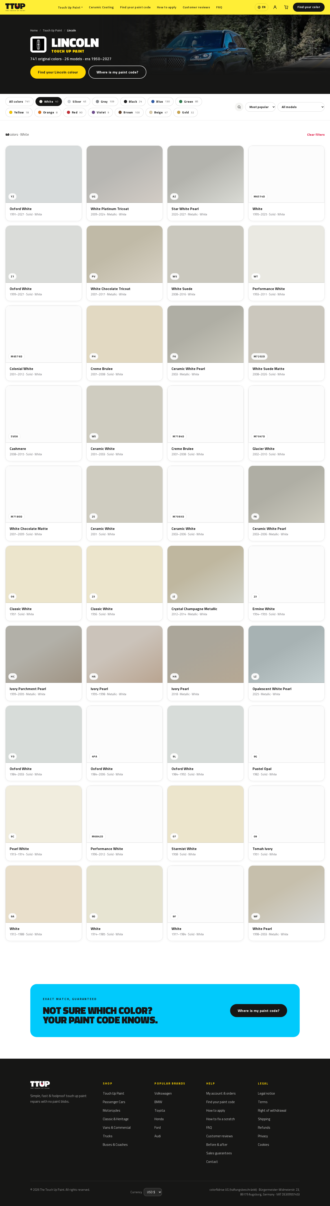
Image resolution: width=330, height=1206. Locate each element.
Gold (188, 112)
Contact (212, 1161)
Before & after (216, 1144)
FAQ (219, 7)
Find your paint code (135, 7)
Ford (157, 1127)
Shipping (264, 1119)
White (51, 101)
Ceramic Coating (101, 7)
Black (135, 101)
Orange (50, 112)
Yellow (21, 112)
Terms (263, 1101)
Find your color (308, 7)
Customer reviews (196, 7)
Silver (79, 101)
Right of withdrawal (272, 1110)
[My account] (275, 7)
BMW (158, 1101)
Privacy (263, 1136)
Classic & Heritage (116, 1119)
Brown (131, 112)
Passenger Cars (114, 1101)
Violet (103, 112)
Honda (159, 1119)
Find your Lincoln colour (58, 72)
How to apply (166, 7)
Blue (163, 101)
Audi (157, 1136)
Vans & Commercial (117, 1127)
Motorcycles (111, 1110)
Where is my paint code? (117, 72)
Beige (161, 112)
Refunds (264, 1127)
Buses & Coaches (115, 1144)
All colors (19, 101)
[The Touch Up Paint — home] (15, 7)
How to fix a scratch (220, 1119)
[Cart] (286, 7)
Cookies (263, 1144)
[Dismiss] (62, 1191)
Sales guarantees (219, 1153)
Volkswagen (163, 1093)
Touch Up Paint (70, 7)
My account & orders (221, 1093)
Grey (107, 101)
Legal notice (266, 1093)
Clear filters (316, 134)
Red (77, 112)
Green (191, 101)
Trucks (107, 1136)
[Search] (239, 107)
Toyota (159, 1110)
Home (34, 30)
